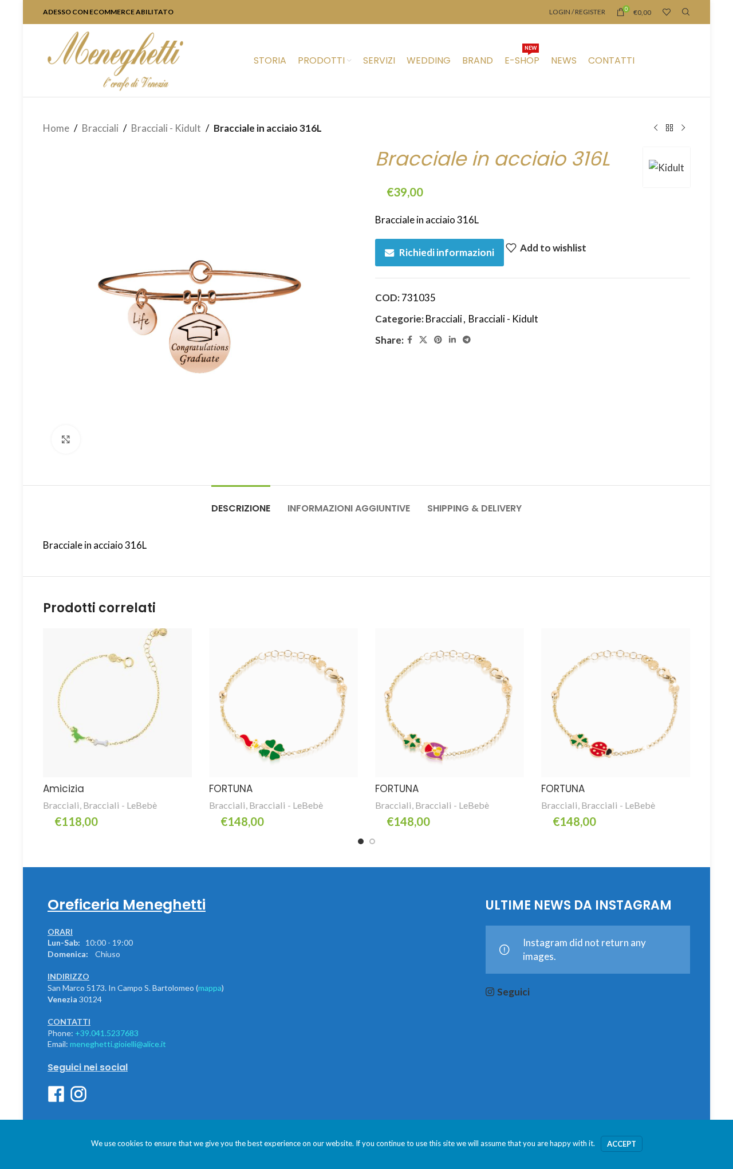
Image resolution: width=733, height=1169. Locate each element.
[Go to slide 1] (361, 841)
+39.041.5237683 (107, 1033)
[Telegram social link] (466, 340)
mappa (210, 988)
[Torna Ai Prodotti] (669, 128)
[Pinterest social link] (438, 340)
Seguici (513, 992)
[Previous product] (656, 128)
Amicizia (63, 789)
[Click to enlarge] (66, 439)
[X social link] (423, 340)
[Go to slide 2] (372, 841)
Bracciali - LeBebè (120, 805)
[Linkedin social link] (452, 340)
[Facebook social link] (410, 340)
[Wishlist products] (666, 12)
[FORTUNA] (283, 702)
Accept (621, 1143)
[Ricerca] (686, 12)
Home (56, 128)
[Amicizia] (117, 702)
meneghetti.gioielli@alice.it (118, 1044)
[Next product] (683, 128)
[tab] (240, 502)
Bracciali (100, 128)
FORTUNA (231, 789)
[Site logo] (115, 59)
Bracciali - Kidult (166, 128)
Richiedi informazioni (446, 252)
